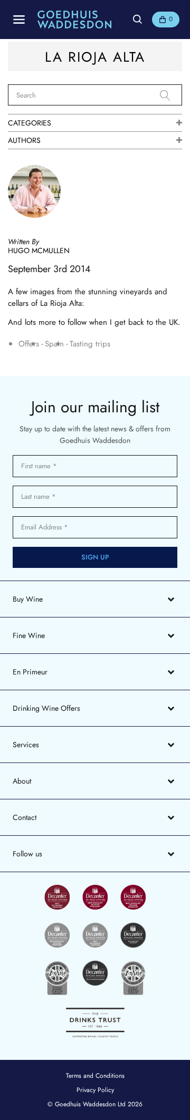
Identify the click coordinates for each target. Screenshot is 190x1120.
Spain (54, 344)
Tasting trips (90, 344)
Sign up (95, 557)
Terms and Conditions (95, 1076)
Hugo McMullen (39, 250)
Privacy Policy (95, 1090)
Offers (28, 344)
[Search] (171, 95)
